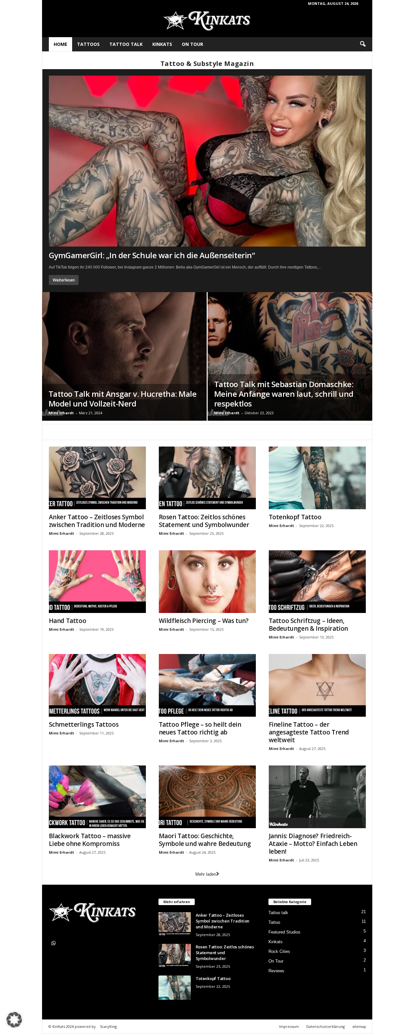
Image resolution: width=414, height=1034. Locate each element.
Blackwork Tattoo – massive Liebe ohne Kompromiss (90, 840)
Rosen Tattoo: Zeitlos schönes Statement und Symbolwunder (204, 521)
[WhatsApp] (54, 944)
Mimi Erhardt (61, 412)
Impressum (289, 1026)
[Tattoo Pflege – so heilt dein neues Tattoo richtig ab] (207, 685)
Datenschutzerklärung (325, 1026)
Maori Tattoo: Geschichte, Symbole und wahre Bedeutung (205, 840)
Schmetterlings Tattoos (84, 724)
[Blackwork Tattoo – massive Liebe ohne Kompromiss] (97, 796)
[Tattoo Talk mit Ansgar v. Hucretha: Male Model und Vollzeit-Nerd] (124, 356)
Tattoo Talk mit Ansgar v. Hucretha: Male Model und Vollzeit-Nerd (123, 398)
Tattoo (274, 922)
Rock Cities (279, 951)
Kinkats (162, 44)
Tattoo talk (126, 44)
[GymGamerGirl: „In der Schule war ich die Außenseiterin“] (207, 161)
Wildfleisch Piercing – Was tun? (204, 621)
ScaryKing (108, 1026)
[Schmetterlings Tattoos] (97, 685)
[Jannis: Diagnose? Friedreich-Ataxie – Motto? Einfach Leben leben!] (317, 796)
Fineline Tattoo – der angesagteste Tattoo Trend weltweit (309, 732)
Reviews (276, 970)
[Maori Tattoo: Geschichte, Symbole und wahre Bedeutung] (207, 796)
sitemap (359, 1026)
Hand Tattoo (67, 621)
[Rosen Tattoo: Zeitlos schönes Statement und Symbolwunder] (207, 478)
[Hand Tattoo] (97, 581)
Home (60, 44)
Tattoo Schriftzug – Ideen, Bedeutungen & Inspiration (308, 625)
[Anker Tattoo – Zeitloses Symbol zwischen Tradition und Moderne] (97, 478)
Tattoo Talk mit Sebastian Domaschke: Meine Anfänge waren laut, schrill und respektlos (284, 394)
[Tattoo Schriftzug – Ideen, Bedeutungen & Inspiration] (317, 581)
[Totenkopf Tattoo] (317, 478)
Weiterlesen (64, 280)
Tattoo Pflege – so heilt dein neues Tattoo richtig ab (200, 728)
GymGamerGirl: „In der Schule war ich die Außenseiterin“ (152, 255)
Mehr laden (205, 874)
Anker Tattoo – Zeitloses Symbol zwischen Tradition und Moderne (97, 521)
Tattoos (88, 44)
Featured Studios (284, 932)
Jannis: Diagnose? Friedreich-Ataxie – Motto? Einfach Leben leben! (313, 844)
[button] (362, 44)
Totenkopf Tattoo (295, 517)
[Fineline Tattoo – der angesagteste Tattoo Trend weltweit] (317, 685)
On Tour (192, 44)
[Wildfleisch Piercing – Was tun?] (207, 581)
